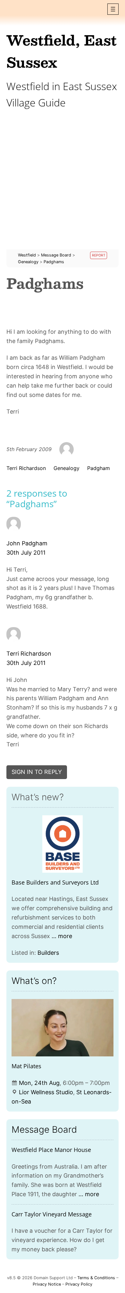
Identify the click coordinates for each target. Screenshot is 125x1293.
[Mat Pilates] (62, 1027)
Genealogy (66, 468)
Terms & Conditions (96, 1277)
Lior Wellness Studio (46, 1092)
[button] (113, 9)
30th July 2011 (26, 552)
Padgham (98, 468)
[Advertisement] (62, 186)
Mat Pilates (26, 1066)
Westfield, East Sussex (61, 50)
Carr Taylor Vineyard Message (52, 1214)
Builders (48, 952)
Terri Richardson (26, 468)
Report (98, 255)
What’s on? (34, 980)
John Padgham (26, 543)
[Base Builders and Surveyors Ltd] (62, 844)
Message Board (44, 1129)
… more (62, 936)
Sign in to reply (37, 771)
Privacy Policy (78, 1284)
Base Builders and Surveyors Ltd (55, 882)
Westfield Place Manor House (51, 1150)
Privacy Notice (47, 1284)
